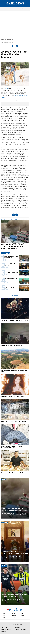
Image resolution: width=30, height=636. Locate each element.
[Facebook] (13, 46)
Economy (14, 613)
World (3, 615)
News (2, 39)
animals (6, 88)
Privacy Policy (4, 627)
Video (3, 617)
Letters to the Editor (20, 629)
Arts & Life (10, 39)
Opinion (23, 613)
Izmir (2, 210)
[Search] (22, 8)
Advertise (3, 631)
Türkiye (4, 613)
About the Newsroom (7, 629)
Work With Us (18, 627)
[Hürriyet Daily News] (15, 3)
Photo (13, 617)
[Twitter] (17, 46)
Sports (22, 615)
